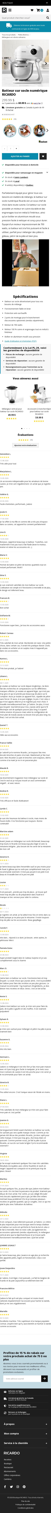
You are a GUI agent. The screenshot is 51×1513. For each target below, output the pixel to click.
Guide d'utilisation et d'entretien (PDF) (21, 341)
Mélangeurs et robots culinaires (13, 37)
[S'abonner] (44, 1378)
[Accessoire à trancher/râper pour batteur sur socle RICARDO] (39, 394)
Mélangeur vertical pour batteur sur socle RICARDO (11, 410)
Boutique (8, 1463)
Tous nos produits (9, 35)
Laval (16, 181)
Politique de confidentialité (25, 1504)
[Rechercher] (47, 18)
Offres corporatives (12, 1475)
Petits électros (23, 35)
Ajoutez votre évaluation (25, 445)
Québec (29, 185)
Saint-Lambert (21, 177)
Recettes (7, 1459)
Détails (25, 1391)
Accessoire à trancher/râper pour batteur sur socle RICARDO (39, 411)
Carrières (8, 1479)
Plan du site (25, 1501)
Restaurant (8, 1467)
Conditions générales (25, 1508)
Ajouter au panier (20, 156)
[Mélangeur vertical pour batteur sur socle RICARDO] (12, 394)
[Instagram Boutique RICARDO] (18, 1487)
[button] (25, 103)
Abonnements (10, 1471)
